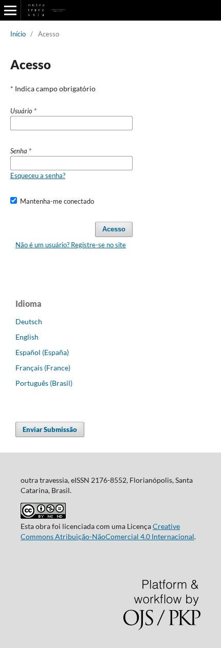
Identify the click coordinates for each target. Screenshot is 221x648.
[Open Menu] (10, 10)
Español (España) (42, 352)
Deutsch (28, 321)
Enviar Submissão (50, 429)
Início (18, 34)
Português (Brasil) (43, 383)
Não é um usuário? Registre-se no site (70, 245)
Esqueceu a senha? (37, 175)
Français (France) (42, 367)
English (27, 336)
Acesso (113, 229)
